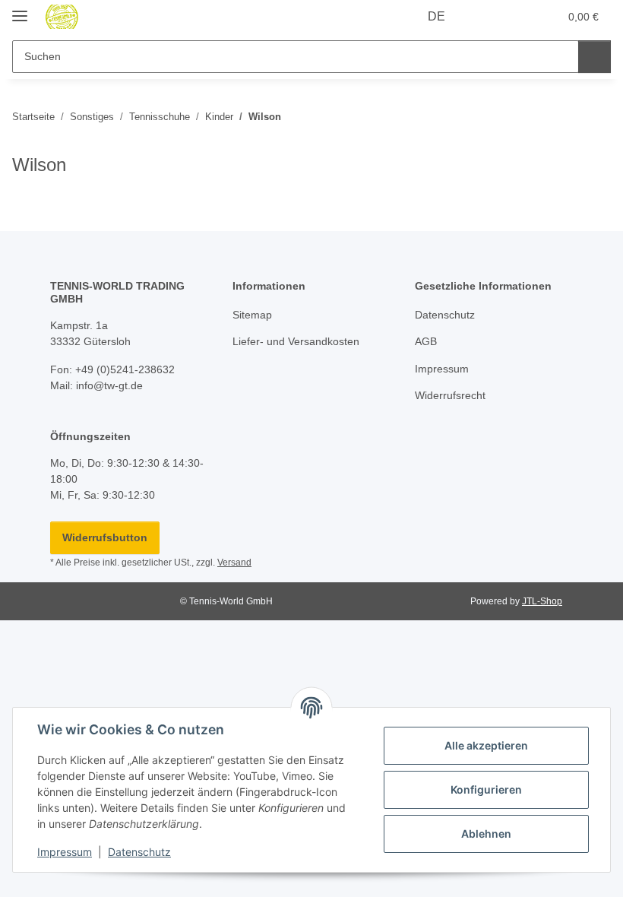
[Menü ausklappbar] (19, 9)
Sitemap (252, 315)
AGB (426, 341)
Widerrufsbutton (104, 537)
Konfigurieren (486, 789)
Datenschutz (139, 851)
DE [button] (436, 16)
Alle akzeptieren (486, 745)
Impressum (64, 851)
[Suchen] (594, 56)
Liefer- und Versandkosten (295, 341)
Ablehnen (486, 833)
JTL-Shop (542, 601)
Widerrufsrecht (450, 395)
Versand (234, 562)
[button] (487, 17)
